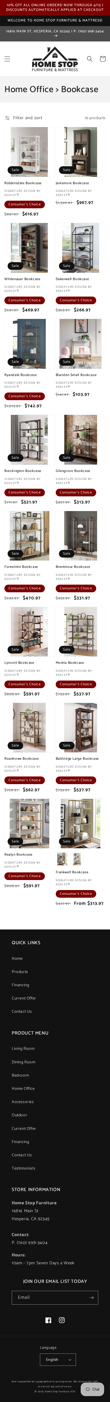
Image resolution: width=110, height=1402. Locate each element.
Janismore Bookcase (72, 183)
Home (17, 958)
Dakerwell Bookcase (72, 279)
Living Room (23, 1048)
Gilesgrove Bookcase (73, 471)
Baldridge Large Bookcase (77, 758)
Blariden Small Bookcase (76, 375)
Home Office (23, 1088)
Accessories (23, 1102)
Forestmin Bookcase (21, 567)
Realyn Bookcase (18, 854)
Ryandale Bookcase (20, 375)
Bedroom (20, 1075)
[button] (7, 58)
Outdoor (19, 1115)
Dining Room (23, 1062)
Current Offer (24, 998)
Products (20, 972)
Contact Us (22, 1011)
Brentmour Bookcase (73, 567)
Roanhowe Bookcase (21, 758)
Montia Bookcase (70, 663)
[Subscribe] (91, 1298)
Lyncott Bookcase (19, 663)
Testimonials (23, 1168)
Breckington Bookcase (22, 471)
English (52, 1360)
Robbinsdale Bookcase (23, 183)
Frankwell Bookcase (72, 872)
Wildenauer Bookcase (22, 279)
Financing (20, 985)
